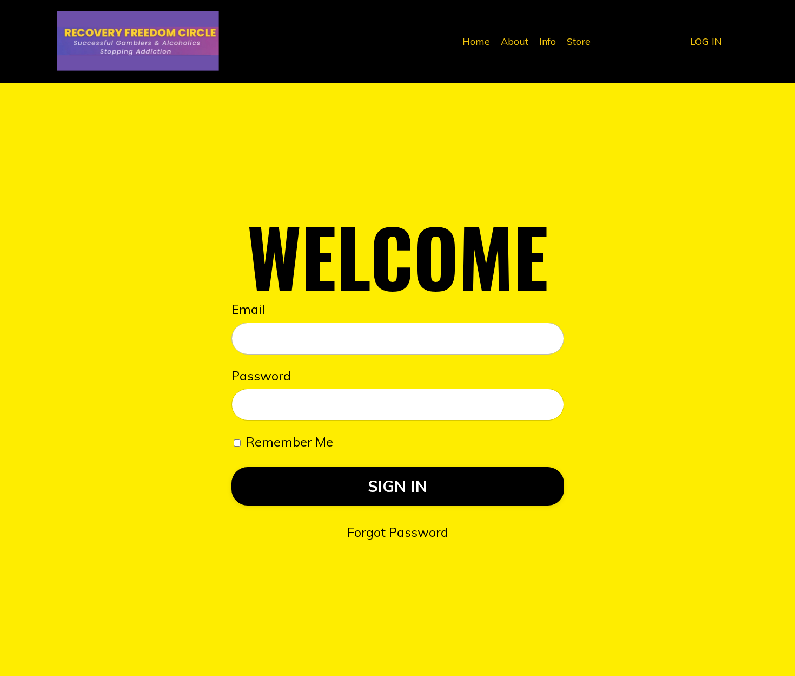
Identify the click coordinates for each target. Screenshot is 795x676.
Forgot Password (397, 532)
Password (261, 375)
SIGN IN (398, 486)
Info (547, 41)
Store (579, 41)
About (514, 41)
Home (476, 41)
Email (248, 309)
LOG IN (706, 41)
